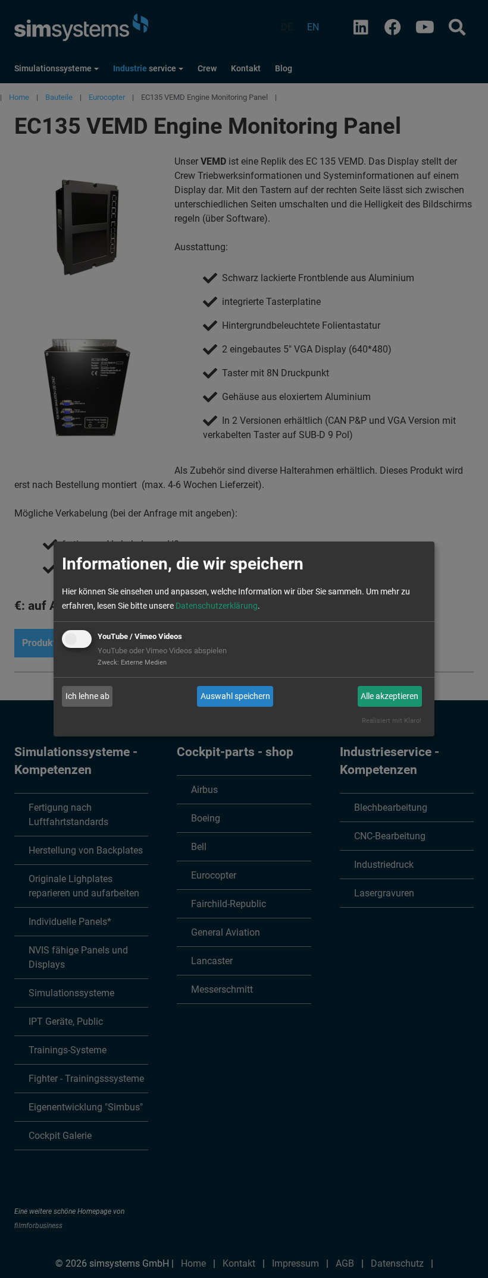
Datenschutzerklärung (217, 605)
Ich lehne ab (87, 696)
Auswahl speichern (235, 696)
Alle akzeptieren (389, 696)
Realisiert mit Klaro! (391, 721)
